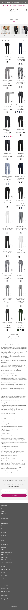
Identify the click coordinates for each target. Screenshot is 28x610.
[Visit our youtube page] (8, 5)
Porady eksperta (4, 523)
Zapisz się (14, 495)
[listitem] (14, 2)
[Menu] (2, 10)
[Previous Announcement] (2, 2)
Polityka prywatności (5, 550)
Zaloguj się (3, 535)
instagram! (21, 2)
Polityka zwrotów (4, 557)
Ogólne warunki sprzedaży (6, 552)
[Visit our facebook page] (4, 5)
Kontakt (2, 508)
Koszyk (2, 540)
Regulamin (3, 547)
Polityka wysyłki (4, 554)
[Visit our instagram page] (6, 5)
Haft (2, 528)
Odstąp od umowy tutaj (6, 559)
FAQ (2, 516)
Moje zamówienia (4, 538)
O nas (2, 511)
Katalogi (2, 526)
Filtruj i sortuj (6, 40)
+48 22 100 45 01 (13, 5)
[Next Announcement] (26, 2)
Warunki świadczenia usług (6, 562)
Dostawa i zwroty (4, 518)
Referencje (3, 513)
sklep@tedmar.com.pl (21, 5)
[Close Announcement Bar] (27, 2)
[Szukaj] (23, 10)
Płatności (3, 521)
